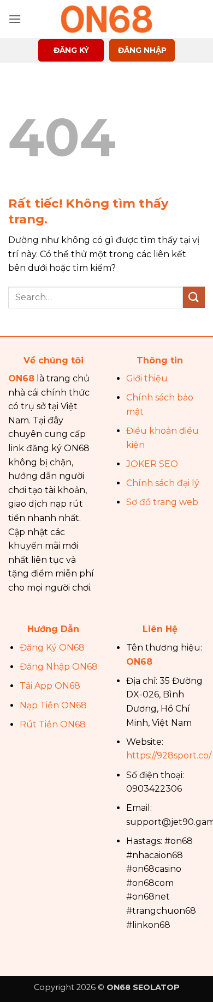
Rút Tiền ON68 (53, 724)
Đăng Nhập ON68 (59, 666)
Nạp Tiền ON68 (53, 705)
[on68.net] (106, 19)
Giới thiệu (147, 378)
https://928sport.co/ (168, 755)
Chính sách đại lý (162, 483)
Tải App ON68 (50, 686)
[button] (14, 18)
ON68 (21, 378)
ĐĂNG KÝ (71, 50)
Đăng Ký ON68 (52, 647)
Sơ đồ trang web (162, 502)
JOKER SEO (152, 464)
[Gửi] (194, 297)
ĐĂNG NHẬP (142, 50)
